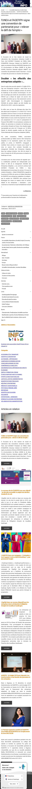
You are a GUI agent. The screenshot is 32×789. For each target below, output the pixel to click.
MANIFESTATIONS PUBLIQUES (10, 381)
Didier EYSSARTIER (17, 221)
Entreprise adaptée (21, 216)
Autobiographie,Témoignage (9, 294)
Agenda (3, 231)
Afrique (4, 255)
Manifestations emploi (7, 216)
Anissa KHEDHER (6, 223)
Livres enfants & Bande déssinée (10, 302)
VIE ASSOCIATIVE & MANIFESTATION (11, 401)
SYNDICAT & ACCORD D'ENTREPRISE (11, 399)
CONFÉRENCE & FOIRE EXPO (9, 365)
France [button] (3, 237)
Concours (4, 278)
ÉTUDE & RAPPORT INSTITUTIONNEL (11, 374)
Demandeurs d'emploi (6, 221)
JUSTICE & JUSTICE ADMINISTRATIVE (12, 379)
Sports (3, 309)
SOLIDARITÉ (4, 394)
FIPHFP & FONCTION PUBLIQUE (10, 376)
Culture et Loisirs (6, 273)
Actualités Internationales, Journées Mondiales (14, 267)
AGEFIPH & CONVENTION (15, 206)
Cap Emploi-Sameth (14, 218)
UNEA (14, 216)
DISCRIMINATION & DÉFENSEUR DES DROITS (14, 368)
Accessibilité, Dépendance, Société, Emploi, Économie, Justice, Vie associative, (16, 241)
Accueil (3, 229)
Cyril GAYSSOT (5, 218)
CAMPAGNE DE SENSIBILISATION (10, 361)
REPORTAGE (4, 390)
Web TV (3, 320)
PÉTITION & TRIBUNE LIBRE (9, 388)
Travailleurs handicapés (11, 213)
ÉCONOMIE (4, 370)
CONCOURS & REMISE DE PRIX (10, 363)
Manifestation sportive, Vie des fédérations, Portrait (15, 315)
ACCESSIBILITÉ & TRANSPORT (9, 354)
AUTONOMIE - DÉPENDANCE (9, 359)
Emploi (3, 213)
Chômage (26, 213)
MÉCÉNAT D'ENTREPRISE (8, 383)
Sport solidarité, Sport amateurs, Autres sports (14, 317)
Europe (4, 262)
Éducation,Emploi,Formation (9, 299)
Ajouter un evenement (7, 234)
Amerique (4, 260)
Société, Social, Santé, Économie (10, 297)
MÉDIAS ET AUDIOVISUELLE (9, 385)
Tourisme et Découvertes (8, 275)
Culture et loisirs (5, 270)
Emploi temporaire (24, 218)
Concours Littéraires (7, 306)
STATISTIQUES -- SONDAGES (9, 397)
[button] (30, 3)
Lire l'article (6, 463)
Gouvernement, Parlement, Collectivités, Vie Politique (15, 245)
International (4, 252)
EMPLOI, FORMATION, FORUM (9, 372)
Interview (3, 281)
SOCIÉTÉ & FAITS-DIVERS (8, 392)
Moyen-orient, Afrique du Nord (9, 265)
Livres (2, 291)
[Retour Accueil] (15, 3)
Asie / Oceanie (5, 258)
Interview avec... (6, 284)
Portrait (4, 288)
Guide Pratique (6, 304)
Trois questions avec (7, 286)
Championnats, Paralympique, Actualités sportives (15, 312)
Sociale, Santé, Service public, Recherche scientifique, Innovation (15, 248)
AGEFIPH (20, 213)
